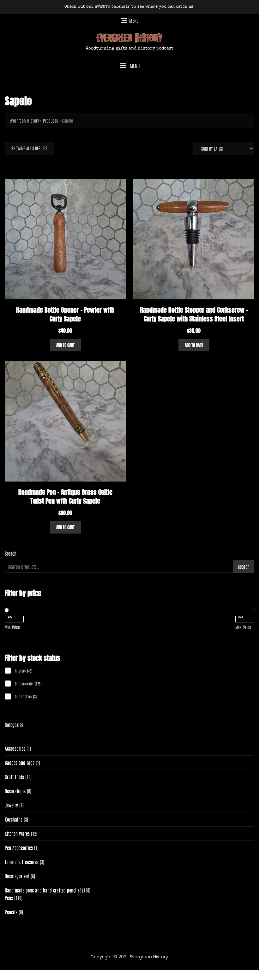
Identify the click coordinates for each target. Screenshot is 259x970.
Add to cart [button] (65, 345)
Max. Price (243, 627)
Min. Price (12, 627)
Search (10, 553)
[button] (129, 66)
